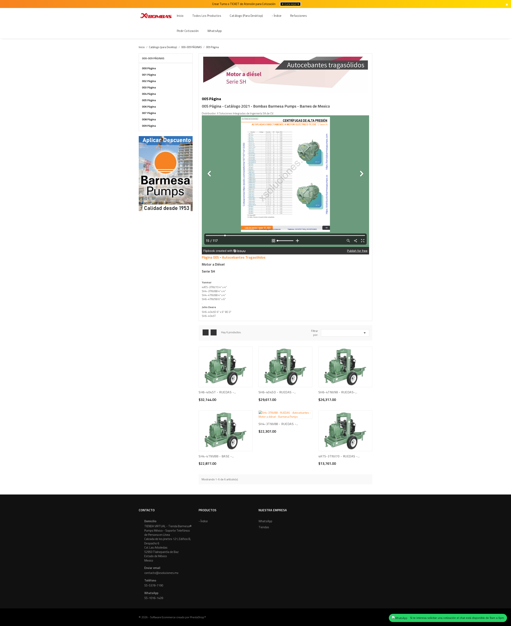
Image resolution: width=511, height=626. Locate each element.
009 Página (149, 126)
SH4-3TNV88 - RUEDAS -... (278, 423)
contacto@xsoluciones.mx (161, 573)
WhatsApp (265, 521)
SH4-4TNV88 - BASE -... (216, 456)
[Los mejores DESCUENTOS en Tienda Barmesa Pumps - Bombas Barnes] (166, 173)
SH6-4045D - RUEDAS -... (277, 392)
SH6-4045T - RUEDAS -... (217, 392)
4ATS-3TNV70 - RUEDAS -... (339, 456)
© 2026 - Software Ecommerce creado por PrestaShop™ (172, 617)
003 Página (149, 87)
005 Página (149, 100)
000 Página (149, 68)
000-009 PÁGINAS (153, 58)
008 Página (149, 119)
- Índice (203, 521)
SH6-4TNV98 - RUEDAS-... (337, 392)
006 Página (149, 106)
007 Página (149, 113)
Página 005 (210, 257)
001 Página (149, 74)
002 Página (149, 81)
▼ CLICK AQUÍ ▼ (290, 4)
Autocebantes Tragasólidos (243, 257)
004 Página (149, 94)
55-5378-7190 (153, 585)
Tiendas (263, 527)
